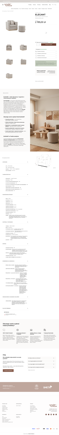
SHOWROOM (4, 411)
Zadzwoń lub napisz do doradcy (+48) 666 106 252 (38, 1)
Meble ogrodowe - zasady (33, 408)
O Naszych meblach (5, 407)
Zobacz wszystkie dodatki (39, 81)
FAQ (2, 416)
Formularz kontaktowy (8, 370)
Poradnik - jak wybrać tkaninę (6, 419)
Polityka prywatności (33, 411)
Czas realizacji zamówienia (33, 409)
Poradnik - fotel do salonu (5, 420)
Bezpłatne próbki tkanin (41, 53)
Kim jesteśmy (4, 405)
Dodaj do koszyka (48, 44)
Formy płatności (32, 405)
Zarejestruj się (18, 417)
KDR (30, 412)
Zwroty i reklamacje (32, 407)
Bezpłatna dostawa (40, 51)
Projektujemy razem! (5, 409)
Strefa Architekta (18, 405)
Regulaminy (31, 410)
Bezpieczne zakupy (41, 55)
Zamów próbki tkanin (6, 1)
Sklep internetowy (28, 433)
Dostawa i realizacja (32, 406)
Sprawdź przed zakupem (42, 57)
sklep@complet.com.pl (53, 1)
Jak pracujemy (4, 406)
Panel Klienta (18, 416)
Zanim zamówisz (4, 417)
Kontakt (3, 410)
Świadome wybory (4, 408)
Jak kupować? (4, 418)
